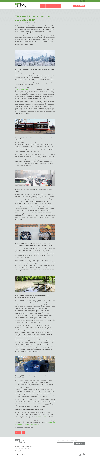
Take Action (50, 6)
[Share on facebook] (19, 432)
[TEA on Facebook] (81, 1)
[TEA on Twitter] (84, 1)
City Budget (31, 427)
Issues (42, 6)
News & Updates (34, 6)
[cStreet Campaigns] (80, 451)
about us (69, 1)
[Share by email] (16, 432)
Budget (18, 427)
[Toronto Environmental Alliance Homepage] (21, 5)
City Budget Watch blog (42, 416)
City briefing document (22, 89)
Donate (58, 6)
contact (76, 1)
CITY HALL (26, 427)
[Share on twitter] (23, 432)
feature (22, 427)
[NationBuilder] (83, 451)
